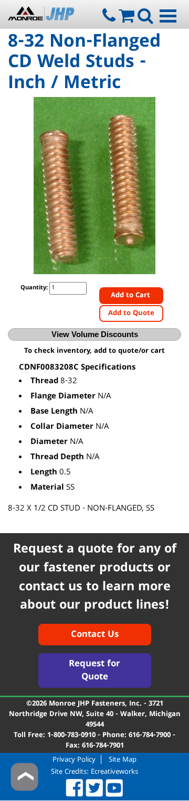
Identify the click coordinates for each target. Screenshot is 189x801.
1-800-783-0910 (71, 735)
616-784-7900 (150, 735)
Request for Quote (94, 671)
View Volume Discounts (94, 334)
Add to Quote (131, 313)
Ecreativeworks (114, 772)
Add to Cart (131, 295)
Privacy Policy (74, 759)
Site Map (122, 759)
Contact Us (95, 635)
